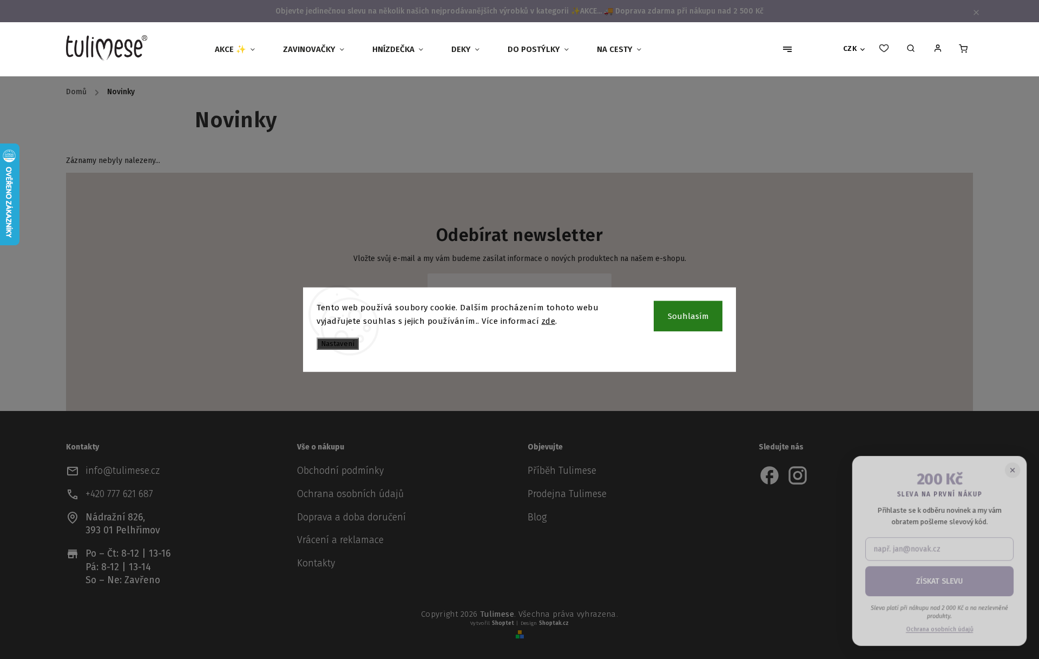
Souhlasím (688, 316)
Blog (537, 517)
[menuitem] (239, 49)
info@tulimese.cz (123, 471)
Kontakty (316, 563)
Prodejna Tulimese (567, 494)
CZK (850, 48)
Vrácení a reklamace (340, 540)
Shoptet (503, 623)
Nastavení (337, 343)
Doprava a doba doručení (351, 517)
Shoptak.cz (554, 623)
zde (549, 321)
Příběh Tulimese (562, 471)
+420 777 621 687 (119, 494)
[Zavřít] (1012, 471)
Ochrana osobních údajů (350, 494)
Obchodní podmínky (340, 471)
